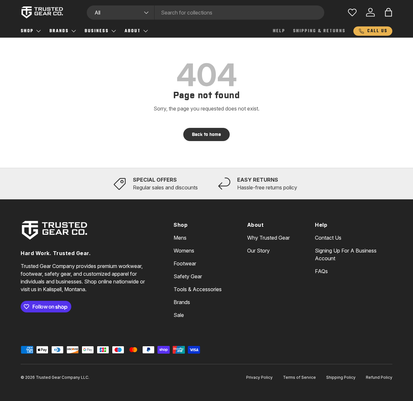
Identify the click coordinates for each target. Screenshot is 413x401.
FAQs (321, 271)
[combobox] (206, 12)
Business (97, 31)
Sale (179, 315)
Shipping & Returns (319, 31)
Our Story (258, 250)
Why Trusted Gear (268, 237)
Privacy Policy (259, 377)
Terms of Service (299, 377)
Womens (184, 250)
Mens (180, 237)
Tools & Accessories (198, 289)
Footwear (185, 263)
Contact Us (328, 237)
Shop (27, 31)
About (133, 31)
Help (279, 31)
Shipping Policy (341, 377)
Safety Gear (188, 276)
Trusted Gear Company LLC (62, 377)
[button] (388, 12)
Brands (59, 31)
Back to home (206, 134)
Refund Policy (379, 377)
